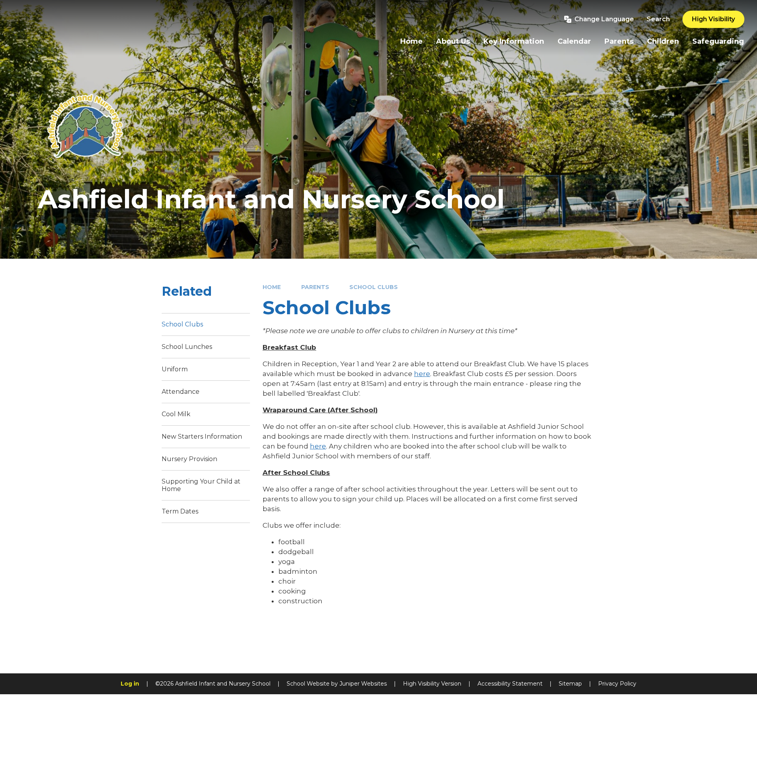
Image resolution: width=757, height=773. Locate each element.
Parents (315, 287)
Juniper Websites (363, 683)
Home (272, 287)
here (422, 374)
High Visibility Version (432, 683)
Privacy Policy (617, 683)
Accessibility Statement (510, 683)
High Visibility (713, 19)
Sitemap (570, 683)
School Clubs (373, 287)
